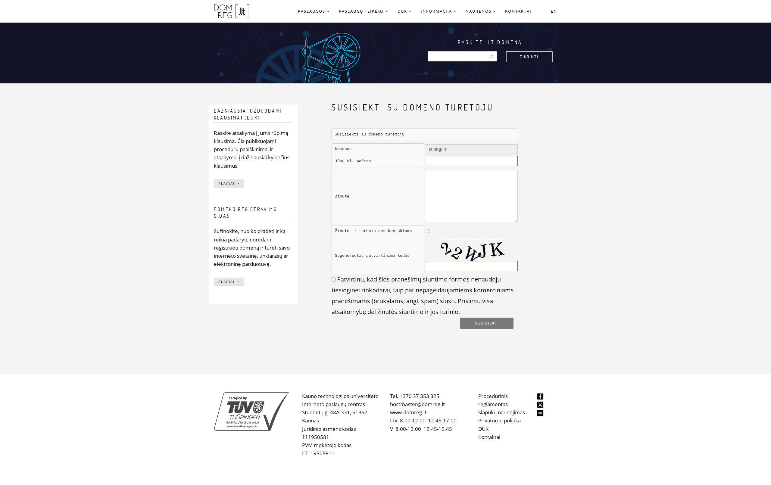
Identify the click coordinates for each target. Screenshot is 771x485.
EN (554, 11)
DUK (483, 428)
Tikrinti (529, 56)
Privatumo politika (499, 420)
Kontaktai (489, 437)
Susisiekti (487, 323)
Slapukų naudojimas (501, 412)
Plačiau (228, 183)
